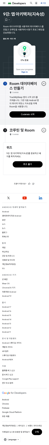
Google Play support (10, 379)
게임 (3, 247)
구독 (37, 432)
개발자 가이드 (7, 347)
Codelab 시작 (27, 114)
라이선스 (21, 426)
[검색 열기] (31, 3)
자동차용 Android (9, 292)
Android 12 (6, 328)
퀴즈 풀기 (27, 164)
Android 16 (6, 311)
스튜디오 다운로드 (9, 355)
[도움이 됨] (29, 184)
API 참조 (5, 351)
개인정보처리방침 (9, 264)
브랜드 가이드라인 (35, 426)
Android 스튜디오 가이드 (12, 343)
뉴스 (3, 228)
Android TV (6, 296)
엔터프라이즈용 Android (11, 216)
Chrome (5, 404)
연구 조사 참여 (7, 383)
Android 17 (6, 307)
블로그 (4, 232)
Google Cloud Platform (12, 412)
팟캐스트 (5, 236)
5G (3, 268)
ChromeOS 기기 (8, 288)
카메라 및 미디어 (8, 260)
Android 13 (6, 323)
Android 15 (6, 315)
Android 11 (6, 332)
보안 (3, 220)
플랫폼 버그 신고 (8, 370)
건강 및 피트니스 (8, 256)
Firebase (5, 408)
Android (5, 211)
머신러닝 (5, 252)
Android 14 (6, 319)
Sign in (24, 72)
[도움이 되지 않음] (33, 184)
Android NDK (7, 359)
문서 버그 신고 (7, 375)
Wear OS (6, 283)
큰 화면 (5, 279)
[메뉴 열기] (4, 3)
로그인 (43, 3)
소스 (3, 224)
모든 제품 (5, 416)
